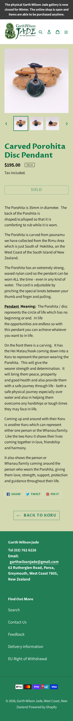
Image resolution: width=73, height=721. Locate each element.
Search (14, 609)
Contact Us (17, 622)
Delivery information (25, 646)
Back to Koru (40, 515)
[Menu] (66, 31)
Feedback (16, 634)
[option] (21, 123)
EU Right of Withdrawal (27, 658)
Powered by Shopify (43, 707)
